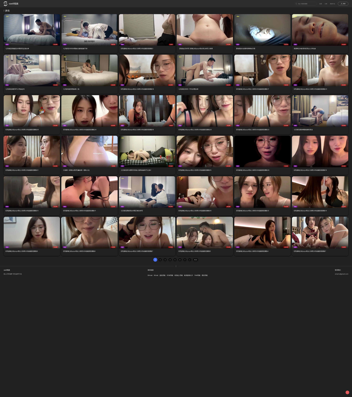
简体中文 (332, 3)
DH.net (150, 275)
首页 (320, 3)
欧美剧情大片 (188, 275)
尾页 (195, 260)
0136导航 (170, 275)
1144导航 (197, 275)
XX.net (156, 275)
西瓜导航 (205, 275)
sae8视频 (13, 3)
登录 (344, 3)
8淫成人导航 (179, 275)
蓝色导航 (162, 275)
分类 (326, 3)
